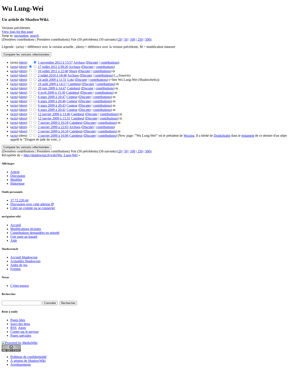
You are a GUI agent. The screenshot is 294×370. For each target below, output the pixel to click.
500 (147, 39)
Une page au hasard (23, 236)
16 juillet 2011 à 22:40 (53, 71)
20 (120, 39)
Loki (70, 79)
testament (247, 135)
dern (23, 62)
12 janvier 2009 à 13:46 (54, 114)
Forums (15, 269)
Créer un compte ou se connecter (32, 208)
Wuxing (189, 135)
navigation (21, 35)
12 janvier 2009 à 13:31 (54, 118)
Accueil (15, 225)
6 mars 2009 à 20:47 (52, 97)
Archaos (79, 62)
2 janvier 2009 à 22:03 (53, 127)
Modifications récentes (25, 229)
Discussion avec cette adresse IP (32, 204)
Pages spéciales (20, 335)
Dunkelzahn (222, 135)
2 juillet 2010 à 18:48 (52, 75)
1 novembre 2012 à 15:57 (55, 62)
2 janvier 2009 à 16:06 (53, 135)
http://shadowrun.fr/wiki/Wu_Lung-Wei (50, 155)
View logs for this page (17, 32)
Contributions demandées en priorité (34, 233)
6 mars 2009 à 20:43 (52, 105)
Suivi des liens (20, 324)
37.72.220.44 (19, 200)
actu (14, 67)
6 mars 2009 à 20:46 (52, 101)
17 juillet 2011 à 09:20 (53, 67)
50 (126, 39)
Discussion (17, 176)
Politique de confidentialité (28, 357)
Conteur (72, 97)
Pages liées (17, 320)
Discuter (92, 62)
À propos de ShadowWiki (28, 360)
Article (15, 172)
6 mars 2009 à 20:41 (52, 110)
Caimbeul (74, 84)
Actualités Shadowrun (25, 261)
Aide (13, 240)
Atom (22, 328)
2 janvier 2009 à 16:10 (53, 131)
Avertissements (20, 364)
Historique (17, 183)
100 (132, 39)
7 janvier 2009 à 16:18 (53, 122)
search (34, 35)
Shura (73, 71)
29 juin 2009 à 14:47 (52, 88)
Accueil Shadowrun (23, 257)
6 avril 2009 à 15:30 (51, 92)
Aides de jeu (18, 265)
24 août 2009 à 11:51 (52, 79)
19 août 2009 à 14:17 (52, 84)
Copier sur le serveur (24, 331)
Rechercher (9, 294)
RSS (13, 328)
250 (140, 39)
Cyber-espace (19, 285)
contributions (109, 62)
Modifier (16, 179)
